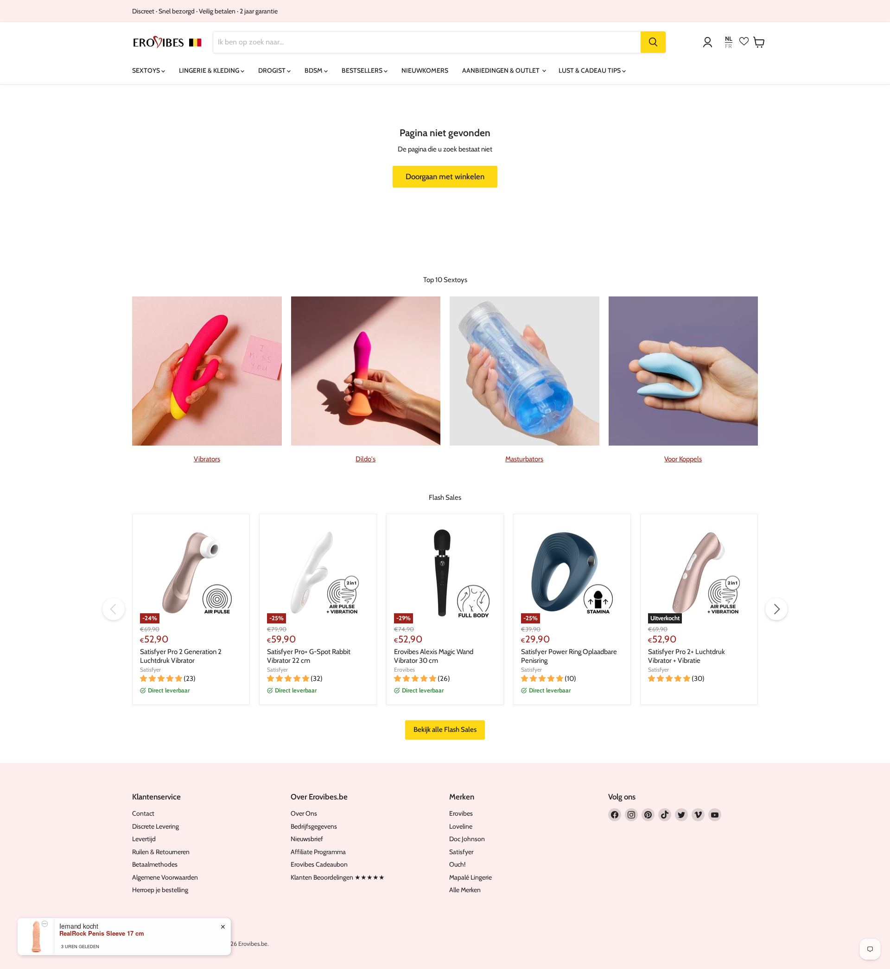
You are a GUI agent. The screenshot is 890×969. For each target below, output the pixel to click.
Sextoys (146, 70)
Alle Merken (465, 890)
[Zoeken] (653, 42)
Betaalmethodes (155, 864)
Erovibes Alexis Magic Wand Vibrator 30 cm (433, 656)
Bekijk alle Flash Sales (445, 729)
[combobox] (427, 42)
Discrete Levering (155, 826)
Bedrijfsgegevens (314, 826)
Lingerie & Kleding (210, 70)
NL (728, 38)
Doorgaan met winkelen (445, 176)
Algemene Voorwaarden (165, 877)
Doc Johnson (467, 839)
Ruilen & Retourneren (161, 852)
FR (728, 46)
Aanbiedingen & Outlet (501, 70)
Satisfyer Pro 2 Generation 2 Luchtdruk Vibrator (181, 656)
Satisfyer (150, 669)
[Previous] (113, 609)
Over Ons (304, 813)
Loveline (460, 826)
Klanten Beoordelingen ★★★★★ (338, 877)
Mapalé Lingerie (470, 877)
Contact (143, 813)
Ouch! (457, 864)
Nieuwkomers (424, 70)
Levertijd (144, 839)
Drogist (272, 70)
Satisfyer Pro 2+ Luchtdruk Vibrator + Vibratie (686, 656)
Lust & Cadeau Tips (590, 70)
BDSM (314, 70)
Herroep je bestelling (160, 890)
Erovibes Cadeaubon (319, 864)
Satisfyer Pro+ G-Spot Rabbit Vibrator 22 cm (308, 656)
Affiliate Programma (318, 852)
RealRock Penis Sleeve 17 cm (101, 933)
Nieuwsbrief (307, 839)
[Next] (776, 609)
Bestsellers (363, 70)
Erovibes (404, 669)
